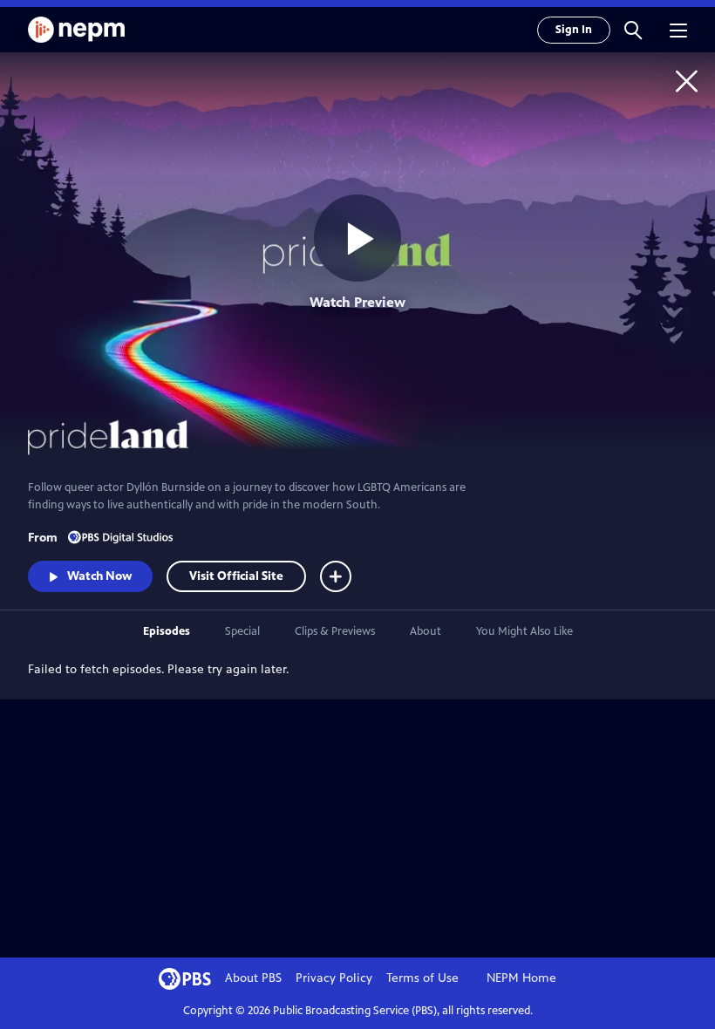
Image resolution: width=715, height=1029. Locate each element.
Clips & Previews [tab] (335, 631)
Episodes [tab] (166, 631)
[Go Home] (687, 81)
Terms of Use (422, 978)
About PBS (253, 978)
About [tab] (425, 631)
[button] (633, 29)
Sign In (573, 30)
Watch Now (99, 576)
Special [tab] (242, 631)
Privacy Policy (334, 978)
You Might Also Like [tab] (524, 631)
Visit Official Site (236, 576)
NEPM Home (521, 978)
